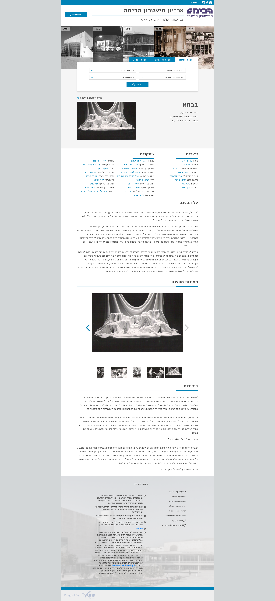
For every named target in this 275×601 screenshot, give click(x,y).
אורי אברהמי (133, 187)
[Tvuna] (139, 595)
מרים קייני (187, 160)
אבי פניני (94, 183)
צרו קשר (193, 2)
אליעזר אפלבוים (91, 164)
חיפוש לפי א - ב (127, 70)
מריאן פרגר (180, 180)
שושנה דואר (142, 180)
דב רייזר (126, 191)
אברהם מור (90, 172)
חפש (139, 84)
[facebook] (207, 2)
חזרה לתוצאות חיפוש (91, 98)
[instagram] (203, 2)
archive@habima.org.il (172, 525)
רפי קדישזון (175, 176)
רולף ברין (103, 168)
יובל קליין (134, 176)
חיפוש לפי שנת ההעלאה (174, 77)
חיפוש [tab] (186, 59)
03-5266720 (177, 521)
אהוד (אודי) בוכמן (130, 172)
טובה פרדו (91, 176)
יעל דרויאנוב (99, 160)
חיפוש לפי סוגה (128, 77)
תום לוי (187, 164)
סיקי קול (186, 183)
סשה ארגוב (183, 172)
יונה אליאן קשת (139, 160)
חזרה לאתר (76, 14)
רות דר (174, 168)
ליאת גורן (139, 195)
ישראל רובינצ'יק (129, 168)
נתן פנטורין (184, 187)
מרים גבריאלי (131, 164)
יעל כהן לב (86, 191)
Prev (185, 327)
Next (89, 327)
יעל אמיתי (99, 180)
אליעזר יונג (133, 183)
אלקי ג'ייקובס (100, 191)
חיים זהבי (90, 187)
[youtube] (210, 2)
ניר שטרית (122, 176)
